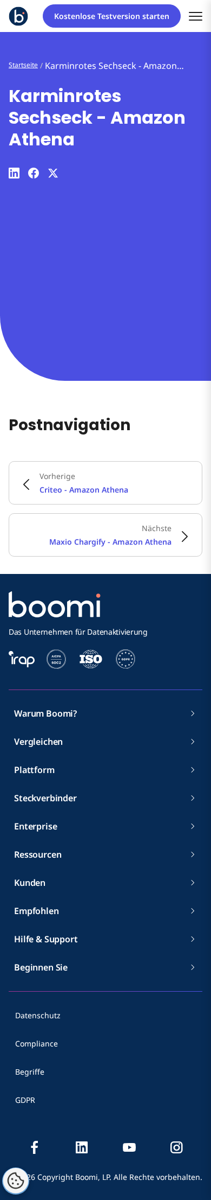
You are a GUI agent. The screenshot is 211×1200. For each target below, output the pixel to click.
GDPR (25, 1100)
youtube (129, 1147)
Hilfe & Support (46, 939)
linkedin (82, 1147)
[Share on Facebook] (33, 173)
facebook (35, 1147)
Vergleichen (38, 742)
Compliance (36, 1043)
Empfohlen (36, 911)
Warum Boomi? (45, 713)
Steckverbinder (45, 798)
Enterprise (35, 826)
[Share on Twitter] (53, 173)
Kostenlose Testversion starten (111, 16)
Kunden (29, 883)
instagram (176, 1147)
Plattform (34, 770)
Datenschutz (38, 1015)
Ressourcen (37, 854)
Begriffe (29, 1072)
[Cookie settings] (15, 1181)
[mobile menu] (195, 16)
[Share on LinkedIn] (14, 173)
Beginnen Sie (41, 967)
